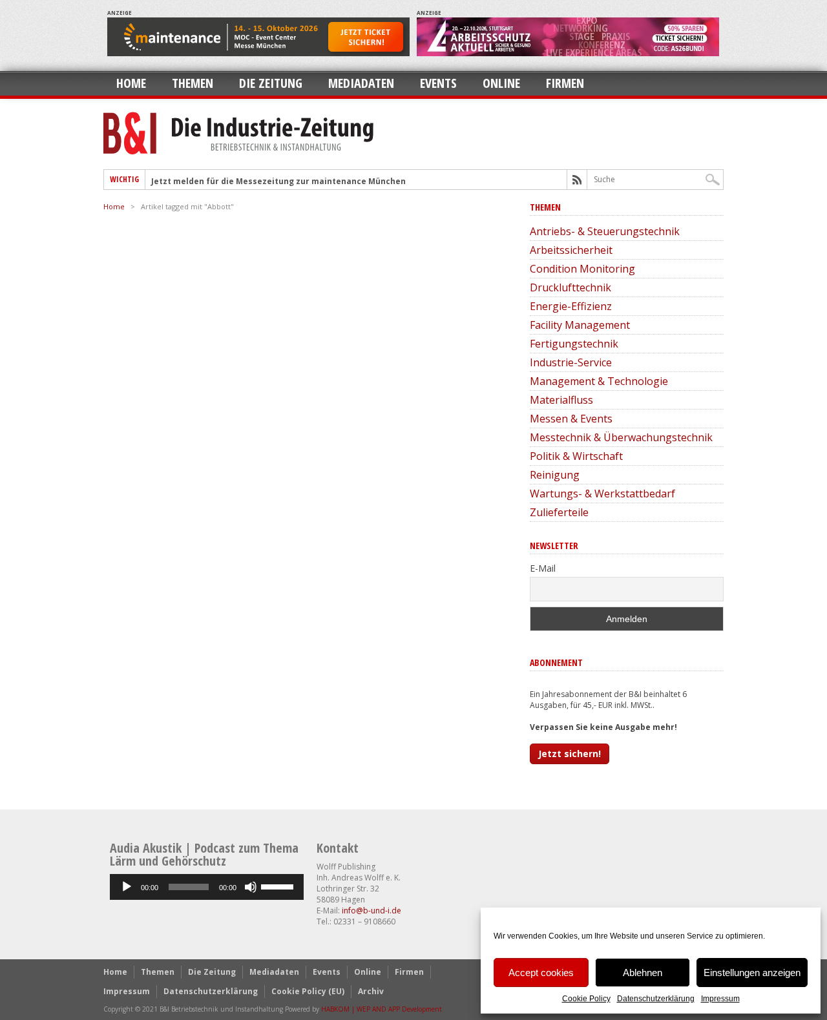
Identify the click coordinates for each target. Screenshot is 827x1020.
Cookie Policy (586, 998)
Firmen (565, 83)
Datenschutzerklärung (656, 998)
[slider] (279, 885)
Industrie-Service (571, 362)
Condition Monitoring (582, 269)
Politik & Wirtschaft (576, 456)
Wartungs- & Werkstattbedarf (602, 493)
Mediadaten (361, 83)
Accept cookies (541, 972)
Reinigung (555, 475)
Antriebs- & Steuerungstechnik (605, 231)
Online (501, 83)
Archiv (371, 991)
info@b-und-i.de (371, 910)
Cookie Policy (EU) (307, 991)
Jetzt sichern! (569, 753)
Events (438, 83)
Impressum (720, 998)
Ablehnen (642, 972)
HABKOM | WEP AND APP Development (381, 1009)
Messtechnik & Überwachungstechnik (621, 437)
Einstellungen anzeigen (752, 972)
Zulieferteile (559, 512)
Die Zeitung (270, 83)
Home (131, 83)
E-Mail (543, 568)
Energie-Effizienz (571, 306)
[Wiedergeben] (126, 886)
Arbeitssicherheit (571, 250)
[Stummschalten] (250, 886)
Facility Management (580, 325)
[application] (207, 887)
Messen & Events (571, 418)
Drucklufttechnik (570, 287)
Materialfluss (561, 400)
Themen (192, 83)
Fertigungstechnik (574, 344)
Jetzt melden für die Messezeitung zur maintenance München (278, 181)
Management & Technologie (599, 381)
